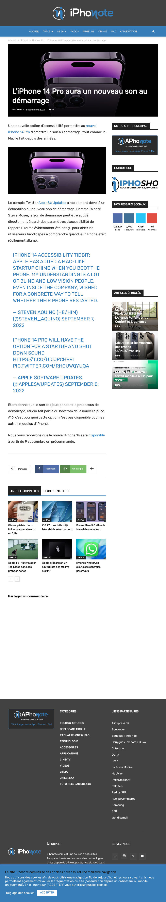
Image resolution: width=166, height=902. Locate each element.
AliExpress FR (120, 723)
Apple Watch (128, 31)
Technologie (69, 741)
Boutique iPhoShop (124, 736)
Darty (115, 754)
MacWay (117, 773)
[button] (153, 31)
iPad (113, 31)
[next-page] (17, 579)
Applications (69, 753)
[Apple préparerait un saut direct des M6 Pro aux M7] (57, 549)
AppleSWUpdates (52, 203)
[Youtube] (142, 856)
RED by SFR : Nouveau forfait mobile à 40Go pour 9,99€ (134, 376)
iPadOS (74, 31)
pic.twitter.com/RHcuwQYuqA (51, 366)
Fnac (115, 761)
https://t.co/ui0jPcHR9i (43, 359)
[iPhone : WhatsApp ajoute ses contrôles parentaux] (91, 549)
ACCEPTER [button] (47, 892)
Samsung (118, 805)
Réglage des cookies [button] (20, 893)
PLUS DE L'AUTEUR (56, 491)
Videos (64, 765)
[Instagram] (124, 856)
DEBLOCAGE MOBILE (73, 729)
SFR (114, 811)
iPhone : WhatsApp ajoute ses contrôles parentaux (88, 566)
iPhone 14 (37, 40)
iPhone (102, 31)
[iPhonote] (83, 13)
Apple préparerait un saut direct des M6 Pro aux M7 (55, 566)
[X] (133, 856)
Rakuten (117, 786)
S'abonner (152, 215)
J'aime (117, 215)
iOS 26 (60, 31)
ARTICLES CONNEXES (25, 491)
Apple (46, 31)
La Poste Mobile (122, 767)
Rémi (19, 109)
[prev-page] (10, 579)
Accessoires (69, 747)
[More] (92, 469)
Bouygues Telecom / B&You (129, 742)
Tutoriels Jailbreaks (75, 783)
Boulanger (118, 729)
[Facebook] (115, 856)
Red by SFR (119, 792)
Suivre (129, 215)
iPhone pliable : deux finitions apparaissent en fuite (21, 529)
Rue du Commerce (123, 798)
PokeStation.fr (121, 780)
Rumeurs (88, 31)
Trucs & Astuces (72, 723)
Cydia (64, 771)
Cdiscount (118, 748)
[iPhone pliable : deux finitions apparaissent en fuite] (23, 511)
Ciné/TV (65, 759)
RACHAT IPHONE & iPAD (74, 735)
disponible (96, 435)
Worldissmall (120, 817)
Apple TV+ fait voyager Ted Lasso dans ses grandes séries (22, 566)
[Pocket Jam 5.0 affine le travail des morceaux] (91, 511)
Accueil (34, 31)
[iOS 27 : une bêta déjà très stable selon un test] (57, 511)
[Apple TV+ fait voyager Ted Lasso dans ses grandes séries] (23, 549)
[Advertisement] (135, 261)
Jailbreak (67, 777)
